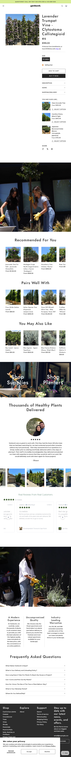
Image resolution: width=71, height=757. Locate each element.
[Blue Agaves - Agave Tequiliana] (31, 338)
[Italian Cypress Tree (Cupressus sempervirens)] (31, 297)
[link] (35, 528)
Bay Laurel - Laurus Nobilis (12, 349)
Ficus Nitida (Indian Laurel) (12, 308)
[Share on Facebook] (43, 149)
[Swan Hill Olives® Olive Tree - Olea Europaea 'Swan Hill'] (48, 297)
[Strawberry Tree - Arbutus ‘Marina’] (48, 254)
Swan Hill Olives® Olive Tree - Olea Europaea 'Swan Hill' (48, 309)
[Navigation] (3, 6)
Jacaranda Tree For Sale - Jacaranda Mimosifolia (12, 266)
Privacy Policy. (50, 746)
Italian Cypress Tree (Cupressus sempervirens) (30, 309)
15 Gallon (46, 59)
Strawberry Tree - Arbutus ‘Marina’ (47, 265)
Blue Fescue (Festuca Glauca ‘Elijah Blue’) (48, 349)
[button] (62, 259)
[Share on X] (47, 149)
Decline (47, 751)
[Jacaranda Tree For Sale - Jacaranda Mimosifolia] (13, 254)
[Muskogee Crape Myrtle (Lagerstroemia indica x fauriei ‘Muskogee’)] (31, 254)
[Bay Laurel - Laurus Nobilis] (13, 338)
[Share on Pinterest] (52, 149)
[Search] (62, 6)
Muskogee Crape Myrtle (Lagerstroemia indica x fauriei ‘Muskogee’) (30, 267)
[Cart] (66, 6)
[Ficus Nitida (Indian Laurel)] (13, 297)
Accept (29, 751)
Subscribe (61, 741)
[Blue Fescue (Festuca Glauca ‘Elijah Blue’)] (48, 338)
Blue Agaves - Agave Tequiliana (30, 349)
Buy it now (53, 76)
